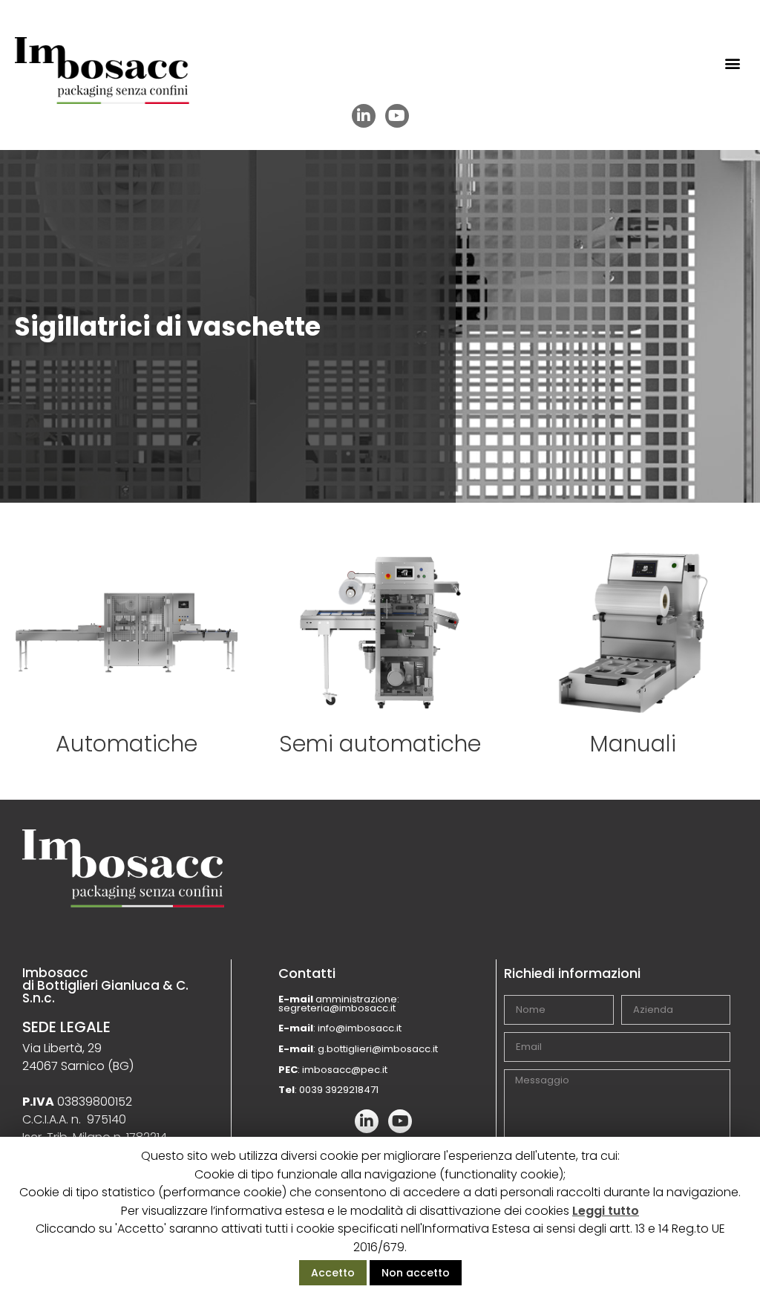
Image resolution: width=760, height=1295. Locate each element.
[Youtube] (397, 116)
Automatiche (126, 744)
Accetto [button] (333, 1272)
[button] (733, 63)
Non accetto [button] (415, 1272)
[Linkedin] (364, 116)
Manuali (633, 744)
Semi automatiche (380, 744)
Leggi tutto (605, 1210)
